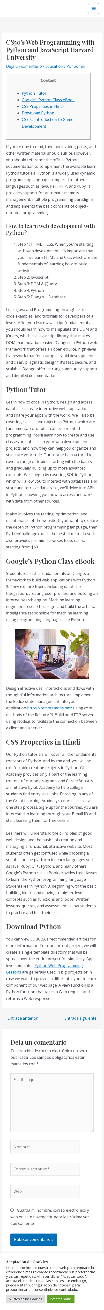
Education (54, 66)
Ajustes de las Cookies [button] (25, 1299)
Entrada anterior (20, 1018)
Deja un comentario (24, 66)
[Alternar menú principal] (93, 8)
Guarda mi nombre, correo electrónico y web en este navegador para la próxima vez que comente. (49, 1217)
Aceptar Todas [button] (61, 1299)
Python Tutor (34, 93)
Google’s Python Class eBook (48, 99)
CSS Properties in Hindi (43, 106)
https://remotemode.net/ (49, 708)
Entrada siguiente (82, 1018)
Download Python (38, 113)
